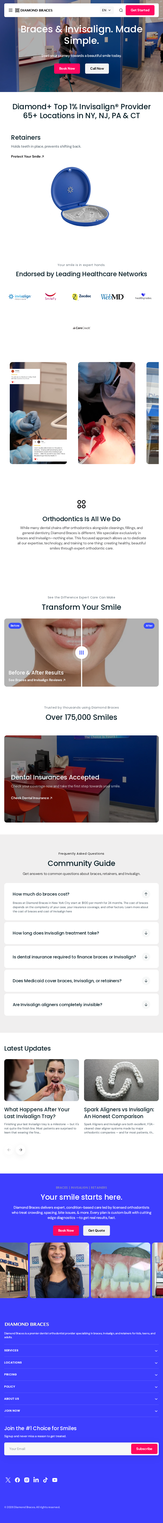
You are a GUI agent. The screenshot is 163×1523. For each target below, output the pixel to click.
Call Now (97, 68)
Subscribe (144, 1449)
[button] (10, 10)
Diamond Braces (24, 1507)
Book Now (67, 68)
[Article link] (41, 1099)
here (69, 911)
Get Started (140, 10)
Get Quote (96, 1230)
